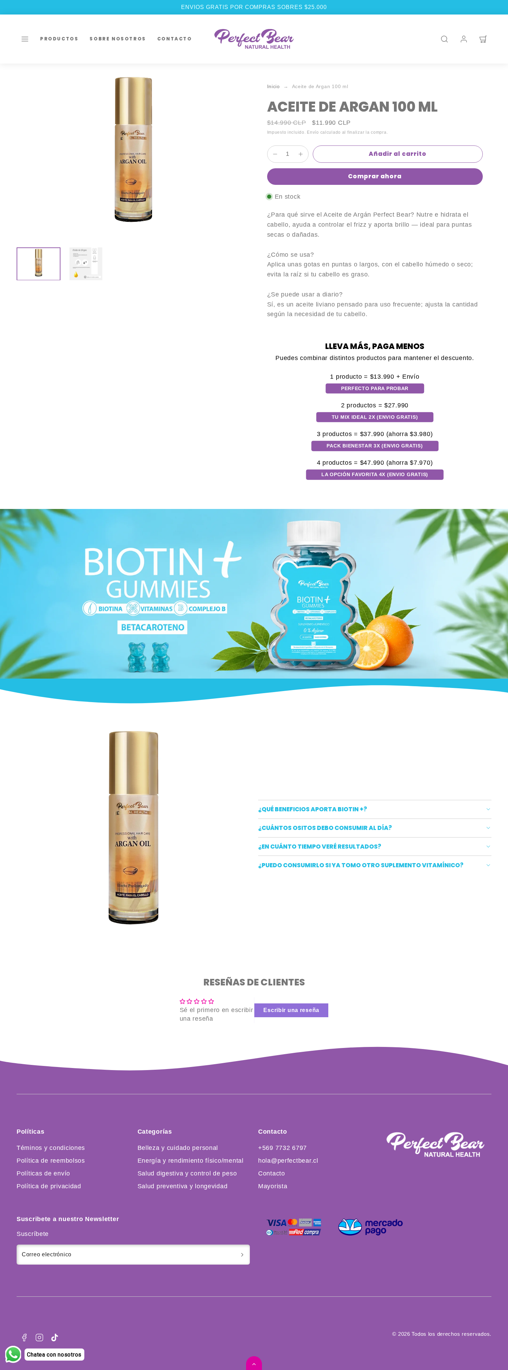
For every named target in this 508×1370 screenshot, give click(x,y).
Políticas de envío (43, 1173)
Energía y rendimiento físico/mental (191, 1160)
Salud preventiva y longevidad (183, 1186)
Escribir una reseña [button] (291, 1010)
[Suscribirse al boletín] (242, 1255)
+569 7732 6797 (282, 1147)
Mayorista (272, 1186)
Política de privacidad (49, 1186)
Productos (59, 38)
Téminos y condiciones (51, 1147)
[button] (25, 39)
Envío (313, 132)
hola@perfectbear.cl (288, 1160)
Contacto (174, 38)
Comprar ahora (375, 176)
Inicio (273, 86)
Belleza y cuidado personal (178, 1147)
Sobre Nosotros (118, 38)
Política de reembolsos (51, 1160)
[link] (463, 39)
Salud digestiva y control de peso (187, 1173)
